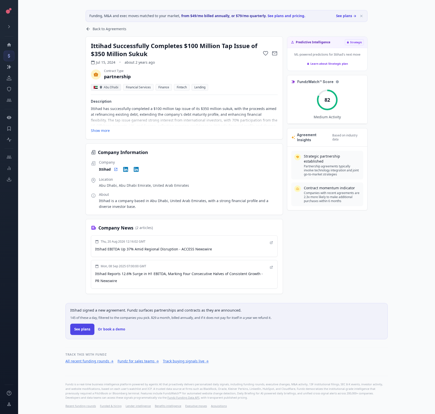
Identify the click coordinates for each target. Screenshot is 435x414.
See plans (82, 329)
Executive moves (196, 406)
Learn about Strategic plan (329, 63)
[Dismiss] (361, 16)
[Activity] (9, 139)
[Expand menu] (9, 26)
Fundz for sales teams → (138, 361)
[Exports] (9, 179)
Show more (100, 130)
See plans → (346, 16)
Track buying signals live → (186, 361)
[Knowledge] (9, 393)
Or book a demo (111, 329)
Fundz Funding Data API (183, 397)
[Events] (9, 56)
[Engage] (9, 157)
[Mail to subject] (275, 53)
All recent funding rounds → (89, 361)
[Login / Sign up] (9, 404)
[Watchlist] (9, 117)
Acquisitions (219, 406)
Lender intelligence (138, 406)
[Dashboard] (9, 45)
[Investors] (9, 100)
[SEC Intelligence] (9, 89)
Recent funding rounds (80, 406)
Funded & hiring (111, 406)
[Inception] (9, 78)
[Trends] (9, 168)
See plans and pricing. (286, 16)
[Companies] (9, 67)
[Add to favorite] (266, 53)
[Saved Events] (9, 128)
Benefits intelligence (168, 406)
